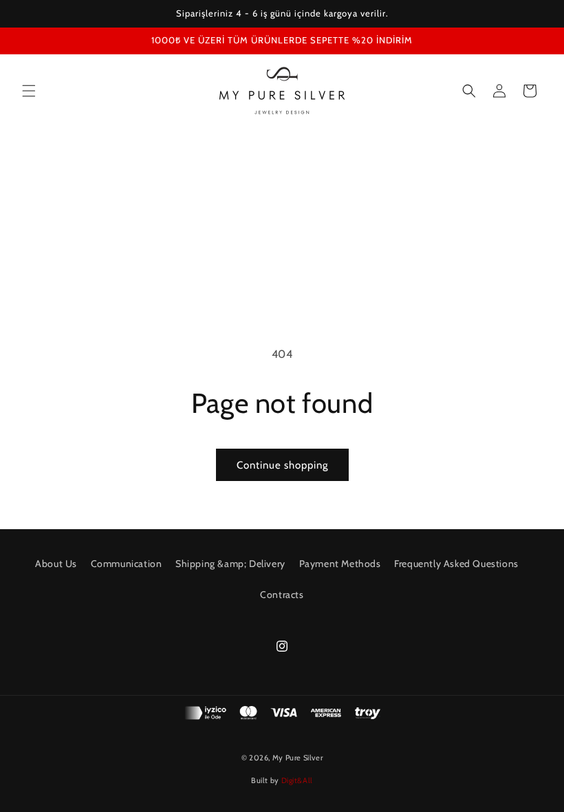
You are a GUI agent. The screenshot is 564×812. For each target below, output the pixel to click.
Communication (126, 563)
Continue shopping (282, 465)
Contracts (281, 594)
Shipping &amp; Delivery (230, 563)
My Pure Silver (297, 757)
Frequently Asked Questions (456, 563)
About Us (56, 563)
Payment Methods (340, 563)
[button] (29, 91)
